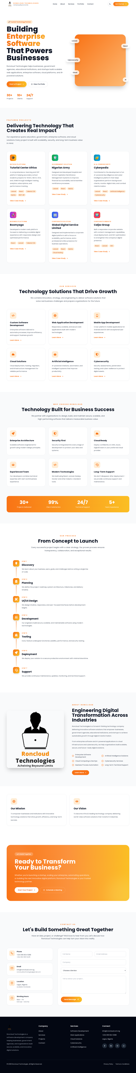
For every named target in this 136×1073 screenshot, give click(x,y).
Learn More (14, 340)
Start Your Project (25, 890)
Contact (90, 4)
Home (55, 4)
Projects (42, 1039)
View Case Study (17, 201)
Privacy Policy (108, 1064)
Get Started (119, 4)
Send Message (70, 999)
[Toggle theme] (110, 4)
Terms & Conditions (122, 1064)
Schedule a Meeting (54, 890)
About (62, 4)
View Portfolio (39, 84)
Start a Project (15, 84)
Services (71, 4)
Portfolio (80, 4)
